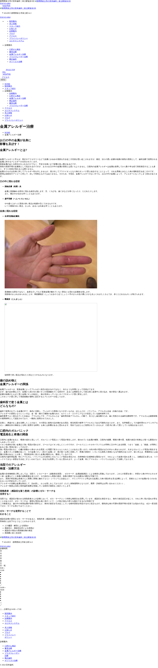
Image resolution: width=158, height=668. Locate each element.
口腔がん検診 (14, 49)
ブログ (12, 33)
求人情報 (13, 24)
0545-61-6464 (5, 3)
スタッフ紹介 (14, 26)
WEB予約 (6, 6)
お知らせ (13, 29)
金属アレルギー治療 (17, 54)
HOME (7, 84)
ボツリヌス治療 (15, 62)
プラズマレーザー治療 (18, 57)
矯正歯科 (13, 59)
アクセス (13, 36)
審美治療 (13, 52)
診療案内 (13, 31)
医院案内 (13, 21)
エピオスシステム (16, 41)
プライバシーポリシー (18, 38)
